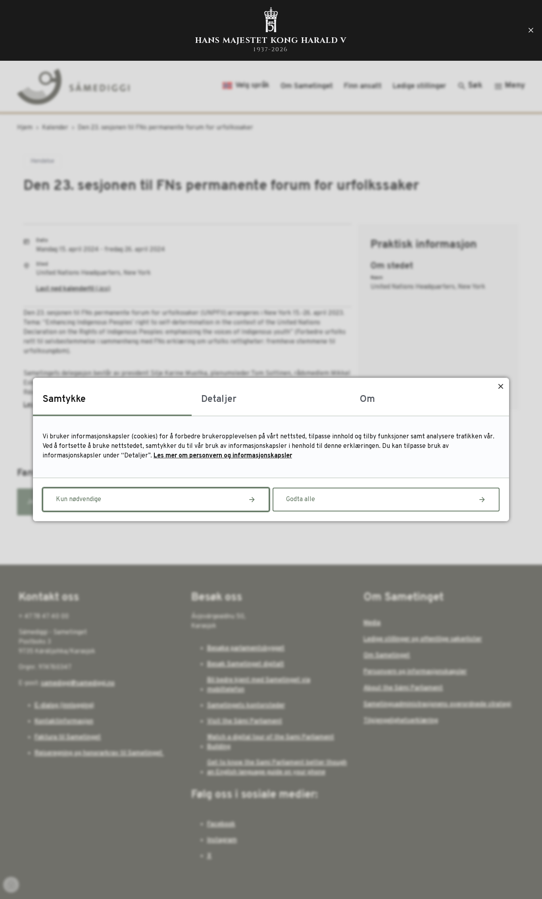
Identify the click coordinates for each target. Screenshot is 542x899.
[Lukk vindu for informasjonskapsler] (500, 386)
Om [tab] (367, 399)
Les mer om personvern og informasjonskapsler (223, 456)
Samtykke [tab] (64, 399)
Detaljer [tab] (218, 399)
